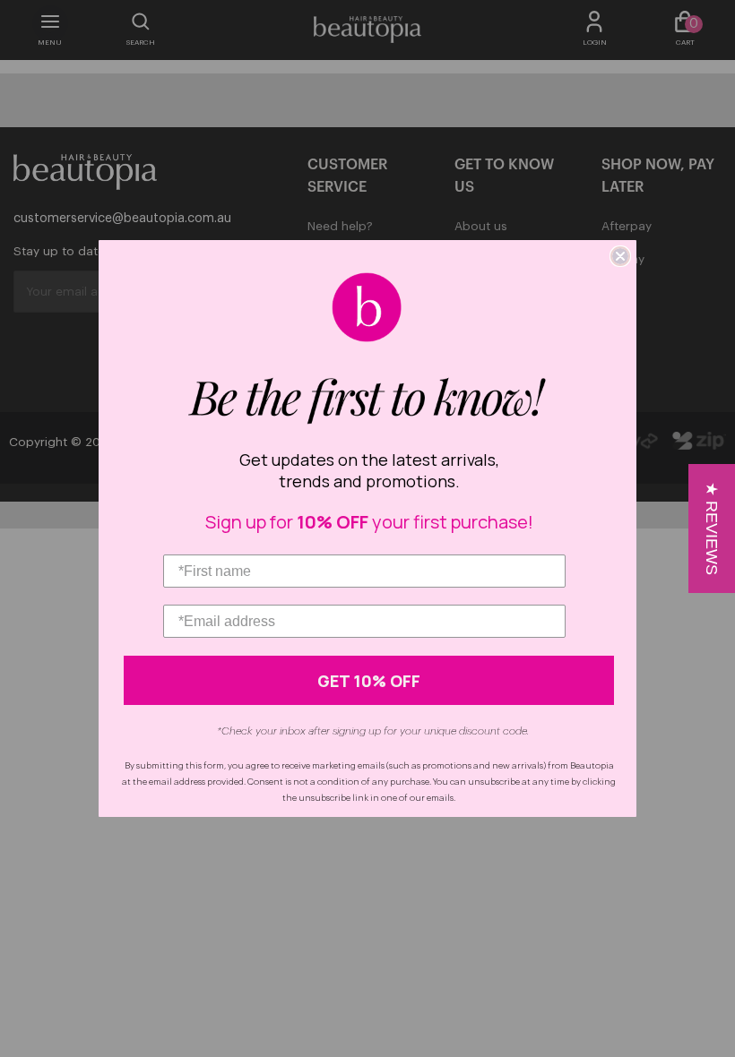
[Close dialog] (620, 256)
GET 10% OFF (368, 681)
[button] (711, 528)
